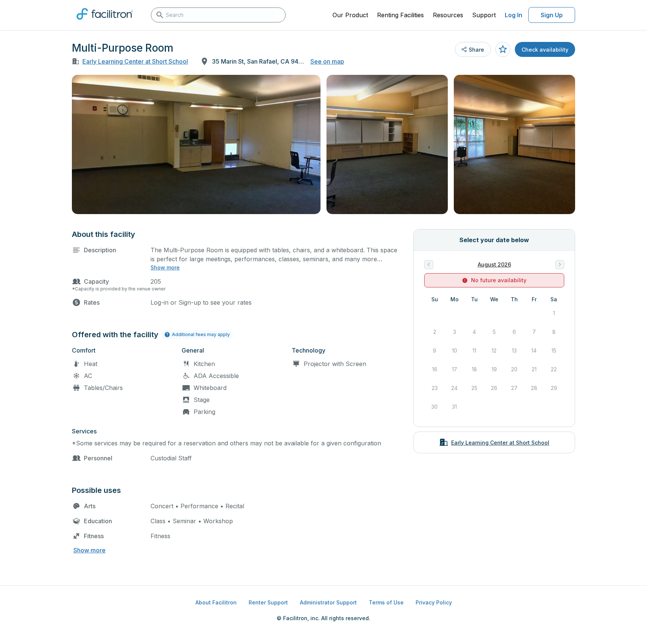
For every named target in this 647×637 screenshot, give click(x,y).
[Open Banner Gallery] (196, 144)
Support (484, 15)
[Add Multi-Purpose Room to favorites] (502, 49)
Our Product (350, 15)
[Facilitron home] (104, 22)
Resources (448, 15)
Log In (513, 15)
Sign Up (552, 15)
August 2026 (494, 264)
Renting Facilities (400, 15)
